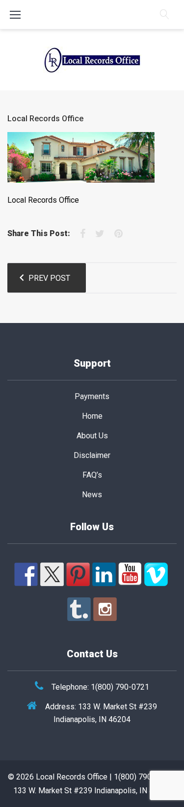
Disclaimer (92, 455)
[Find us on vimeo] (156, 574)
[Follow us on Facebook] (26, 574)
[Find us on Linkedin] (104, 574)
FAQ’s (92, 475)
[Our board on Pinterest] (78, 574)
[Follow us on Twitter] (52, 574)
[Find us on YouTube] (130, 574)
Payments (92, 396)
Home (92, 416)
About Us (92, 435)
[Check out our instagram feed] (105, 609)
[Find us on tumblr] (79, 609)
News (92, 494)
